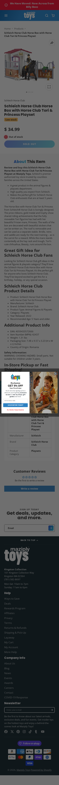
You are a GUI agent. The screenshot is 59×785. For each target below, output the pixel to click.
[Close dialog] (55, 373)
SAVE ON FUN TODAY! (15, 405)
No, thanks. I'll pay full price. (15, 410)
